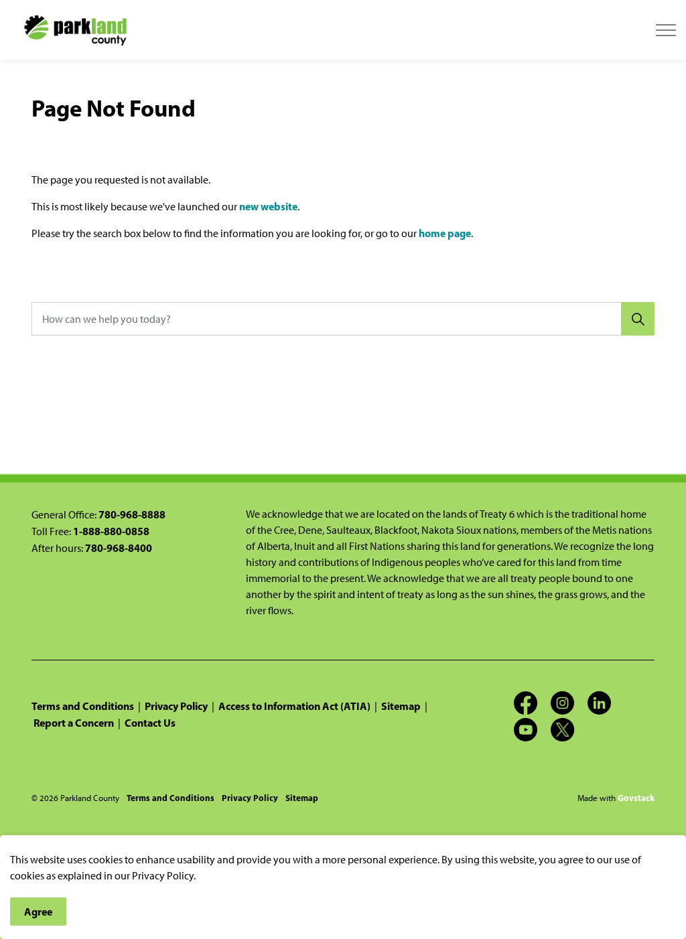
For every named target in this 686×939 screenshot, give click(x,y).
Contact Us (150, 722)
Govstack (636, 797)
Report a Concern (73, 722)
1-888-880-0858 (111, 531)
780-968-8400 (118, 548)
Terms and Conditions (82, 706)
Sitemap (401, 706)
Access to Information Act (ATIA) (294, 706)
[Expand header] (666, 30)
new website (268, 206)
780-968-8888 (131, 514)
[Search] (638, 319)
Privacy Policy (176, 706)
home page (445, 233)
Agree (38, 911)
